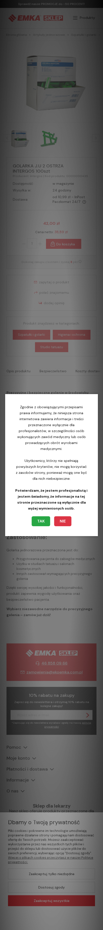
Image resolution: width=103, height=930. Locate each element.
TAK (41, 521)
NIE (63, 521)
